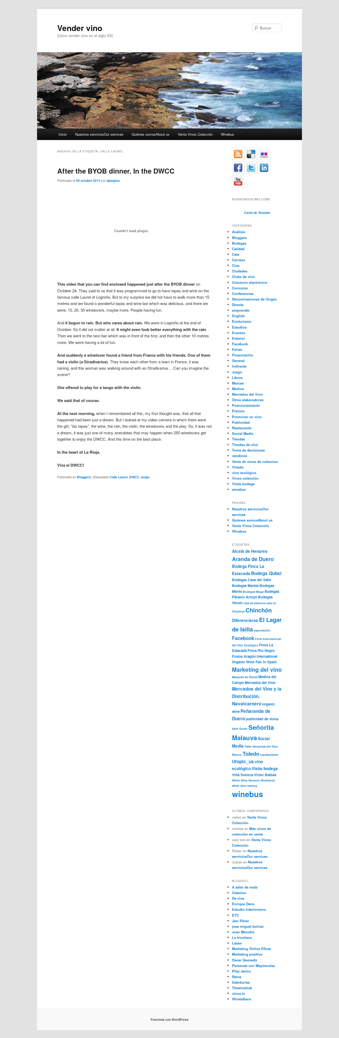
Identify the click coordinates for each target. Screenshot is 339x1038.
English (238, 315)
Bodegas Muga (253, 592)
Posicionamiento (246, 405)
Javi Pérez (240, 920)
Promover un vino (247, 416)
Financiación (242, 354)
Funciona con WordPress (170, 1019)
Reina (236, 976)
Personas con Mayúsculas (253, 965)
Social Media (242, 433)
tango (145, 477)
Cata (235, 254)
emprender (241, 310)
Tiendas (238, 438)
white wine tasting (244, 786)
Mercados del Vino (247, 394)
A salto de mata (244, 887)
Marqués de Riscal (244, 677)
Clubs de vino (243, 276)
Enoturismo (241, 321)
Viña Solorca (242, 774)
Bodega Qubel (266, 573)
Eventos (238, 332)
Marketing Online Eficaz (251, 948)
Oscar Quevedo (244, 959)
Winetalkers (241, 998)
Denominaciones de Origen (254, 299)
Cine (235, 265)
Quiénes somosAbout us (151, 134)
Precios (238, 410)
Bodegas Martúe (245, 585)
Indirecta (239, 366)
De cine (238, 898)
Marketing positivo (247, 954)
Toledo (251, 753)
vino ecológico (244, 472)
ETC (235, 915)
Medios (238, 388)
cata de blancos (254, 603)
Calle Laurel (119, 477)
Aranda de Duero (253, 559)
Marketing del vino (257, 669)
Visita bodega (243, 483)
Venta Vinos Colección (195, 134)
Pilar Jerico (241, 971)
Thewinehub (242, 987)
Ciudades (239, 270)
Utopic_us (243, 761)
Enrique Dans (243, 903)
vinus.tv (238, 993)
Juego (237, 371)
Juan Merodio (243, 931)
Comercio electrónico (249, 282)
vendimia (239, 455)
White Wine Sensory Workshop (253, 780)
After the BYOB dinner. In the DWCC (116, 171)
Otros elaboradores (248, 399)
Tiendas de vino (245, 444)
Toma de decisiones (248, 450)
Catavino (239, 892)
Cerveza (238, 259)
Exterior (238, 338)
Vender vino (79, 27)
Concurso (240, 287)
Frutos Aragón (244, 656)
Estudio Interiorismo (249, 909)
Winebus (227, 134)
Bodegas (239, 243)
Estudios (239, 327)
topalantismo (269, 755)
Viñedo (238, 467)
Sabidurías (241, 982)
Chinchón (259, 610)
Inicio (63, 134)
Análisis (238, 231)
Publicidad (241, 422)
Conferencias (242, 293)
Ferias (237, 349)
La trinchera (242, 937)
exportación (262, 630)
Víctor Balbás (265, 774)
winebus (239, 489)
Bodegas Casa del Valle (251, 579)
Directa (237, 304)
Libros (237, 377)
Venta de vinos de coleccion (255, 461)
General (238, 360)
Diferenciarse (245, 620)
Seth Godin (240, 729)
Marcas (238, 383)
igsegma (113, 180)
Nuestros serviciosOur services (99, 134)
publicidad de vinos (262, 718)
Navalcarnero (246, 703)
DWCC (134, 477)
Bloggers (84, 477)
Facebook (240, 343)
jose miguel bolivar (248, 926)
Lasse (237, 943)
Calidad (238, 248)
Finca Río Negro (261, 650)
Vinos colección (245, 478)
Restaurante (241, 427)
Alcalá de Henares (249, 551)
